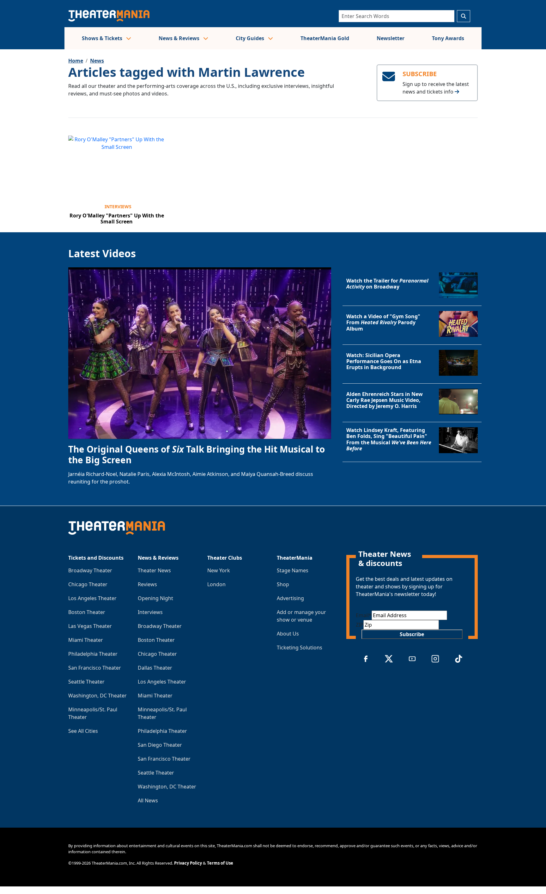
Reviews (147, 584)
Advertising (290, 598)
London (216, 584)
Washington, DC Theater (97, 695)
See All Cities (83, 730)
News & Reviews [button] (180, 38)
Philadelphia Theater (93, 653)
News (97, 60)
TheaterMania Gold (324, 38)
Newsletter (390, 38)
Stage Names (292, 570)
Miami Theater (85, 639)
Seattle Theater (86, 681)
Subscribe (412, 634)
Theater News (154, 570)
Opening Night (155, 598)
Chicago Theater (87, 584)
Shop (283, 584)
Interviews (118, 207)
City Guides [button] (250, 38)
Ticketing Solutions (299, 647)
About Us (288, 633)
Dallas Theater (155, 667)
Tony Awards (448, 38)
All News (148, 800)
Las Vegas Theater (90, 626)
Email (364, 615)
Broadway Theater (90, 570)
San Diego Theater (160, 744)
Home (75, 60)
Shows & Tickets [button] (103, 38)
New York (218, 570)
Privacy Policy (188, 863)
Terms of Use (220, 863)
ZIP (359, 624)
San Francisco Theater (94, 667)
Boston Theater (86, 612)
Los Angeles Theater (92, 598)
